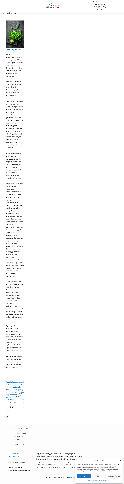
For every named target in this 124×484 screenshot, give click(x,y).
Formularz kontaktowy (14, 456)
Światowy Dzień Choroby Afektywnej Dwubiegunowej (21, 387)
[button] (120, 460)
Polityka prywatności (93, 480)
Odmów (99, 476)
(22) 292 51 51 (15, 454)
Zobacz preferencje (114, 476)
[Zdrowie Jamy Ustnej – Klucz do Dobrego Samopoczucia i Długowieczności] (23, 379)
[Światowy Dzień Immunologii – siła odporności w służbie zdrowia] (10, 379)
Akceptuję (84, 476)
